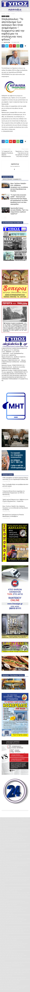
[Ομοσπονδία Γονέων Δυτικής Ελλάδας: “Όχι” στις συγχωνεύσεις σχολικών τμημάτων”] (6, 210)
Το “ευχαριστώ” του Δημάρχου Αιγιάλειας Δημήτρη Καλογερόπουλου (7, 154)
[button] (28, 10)
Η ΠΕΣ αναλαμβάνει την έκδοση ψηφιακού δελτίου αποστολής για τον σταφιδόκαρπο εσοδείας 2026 (15, 478)
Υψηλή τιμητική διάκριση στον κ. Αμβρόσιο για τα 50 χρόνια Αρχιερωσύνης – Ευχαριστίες (15, 500)
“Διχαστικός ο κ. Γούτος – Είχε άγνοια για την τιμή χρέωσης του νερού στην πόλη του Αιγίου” (21, 154)
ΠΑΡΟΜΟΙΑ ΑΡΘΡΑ (7, 177)
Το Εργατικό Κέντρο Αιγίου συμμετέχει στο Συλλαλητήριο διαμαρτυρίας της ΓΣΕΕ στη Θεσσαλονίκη (14, 492)
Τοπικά (13, 13)
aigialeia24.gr (7, 42)
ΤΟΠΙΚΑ (8, 13)
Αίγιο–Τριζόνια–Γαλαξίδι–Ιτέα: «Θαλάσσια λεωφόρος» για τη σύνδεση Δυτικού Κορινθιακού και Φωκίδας (19, 187)
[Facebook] (15, 169)
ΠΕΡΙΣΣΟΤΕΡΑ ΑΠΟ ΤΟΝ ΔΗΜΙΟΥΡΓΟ (12, 179)
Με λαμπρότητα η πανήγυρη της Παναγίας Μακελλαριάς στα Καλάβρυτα (13, 515)
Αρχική (3, 13)
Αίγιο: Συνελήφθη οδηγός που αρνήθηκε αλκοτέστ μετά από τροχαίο (15, 485)
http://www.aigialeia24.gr (15, 166)
